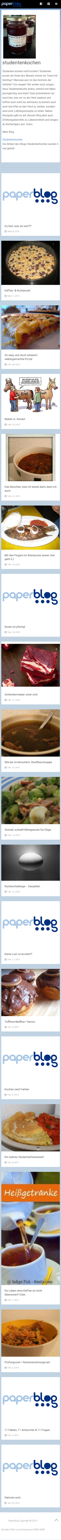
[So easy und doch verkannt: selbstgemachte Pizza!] (30, 328)
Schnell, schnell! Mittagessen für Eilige (28, 829)
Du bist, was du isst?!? (18, 226)
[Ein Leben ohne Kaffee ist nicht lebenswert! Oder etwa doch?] (30, 1229)
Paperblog (13, 1520)
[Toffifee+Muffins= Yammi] (30, 993)
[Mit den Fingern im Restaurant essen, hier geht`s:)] (30, 528)
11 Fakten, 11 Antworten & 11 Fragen (27, 1430)
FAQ (36, 1529)
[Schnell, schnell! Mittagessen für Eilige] (30, 801)
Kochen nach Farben (17, 1089)
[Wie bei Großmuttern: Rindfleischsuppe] (30, 733)
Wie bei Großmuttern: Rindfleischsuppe (28, 762)
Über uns (15, 1529)
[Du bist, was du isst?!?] (30, 197)
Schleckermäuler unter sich (21, 694)
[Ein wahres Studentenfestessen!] (30, 1128)
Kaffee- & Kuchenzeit (17, 290)
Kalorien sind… (13, 1497)
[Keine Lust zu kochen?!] (30, 925)
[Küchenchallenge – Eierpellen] (30, 863)
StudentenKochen (12, 139)
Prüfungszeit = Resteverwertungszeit (27, 1362)
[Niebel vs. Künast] (30, 394)
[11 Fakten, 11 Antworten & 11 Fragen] (30, 1401)
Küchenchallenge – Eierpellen (22, 886)
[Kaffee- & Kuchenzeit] (30, 263)
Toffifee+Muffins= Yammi (20, 1021)
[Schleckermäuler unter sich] (30, 666)
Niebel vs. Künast (15, 419)
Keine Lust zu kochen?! (18, 954)
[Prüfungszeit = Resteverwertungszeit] (30, 1333)
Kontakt (5, 1529)
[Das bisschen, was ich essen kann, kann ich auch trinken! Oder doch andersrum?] (30, 458)
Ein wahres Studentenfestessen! (24, 1157)
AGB (42, 1529)
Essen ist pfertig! (15, 626)
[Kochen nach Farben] (30, 1060)
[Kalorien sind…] (30, 1469)
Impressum (27, 1529)
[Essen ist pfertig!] (30, 598)
